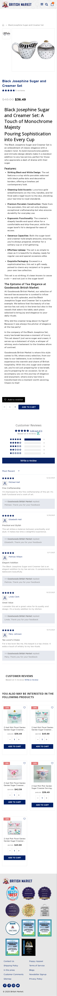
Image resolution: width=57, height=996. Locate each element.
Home (3, 25)
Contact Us (9, 961)
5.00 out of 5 (36, 431)
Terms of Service (37, 966)
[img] (8, 478)
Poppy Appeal (36, 961)
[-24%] (14, 717)
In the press (9, 970)
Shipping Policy (11, 966)
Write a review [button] (28, 460)
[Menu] (42, 4)
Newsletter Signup (37, 974)
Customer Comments (13, 974)
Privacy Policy (35, 979)
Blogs (31, 970)
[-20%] (42, 717)
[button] (8, 90)
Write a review (31, 680)
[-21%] (14, 772)
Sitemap (7, 979)
